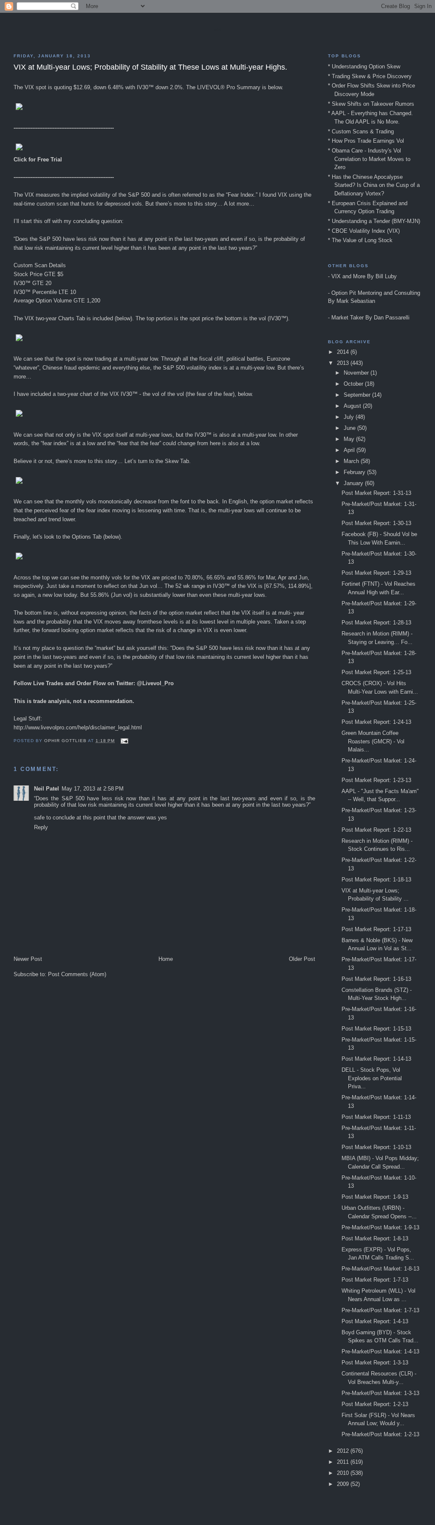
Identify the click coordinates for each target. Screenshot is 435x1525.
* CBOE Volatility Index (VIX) (364, 231)
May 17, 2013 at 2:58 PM (93, 788)
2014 (343, 352)
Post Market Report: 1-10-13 (376, 1147)
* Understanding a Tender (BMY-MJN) (374, 221)
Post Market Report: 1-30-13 (376, 523)
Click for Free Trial (38, 159)
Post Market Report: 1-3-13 (375, 1362)
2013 (343, 363)
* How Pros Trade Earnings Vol (366, 141)
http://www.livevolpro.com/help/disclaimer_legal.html (78, 727)
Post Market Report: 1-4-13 (375, 1321)
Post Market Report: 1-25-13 (376, 672)
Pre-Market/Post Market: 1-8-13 (380, 1268)
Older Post (302, 959)
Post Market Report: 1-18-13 (376, 879)
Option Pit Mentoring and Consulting (375, 293)
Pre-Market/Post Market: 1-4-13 (380, 1351)
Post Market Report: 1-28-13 (376, 622)
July (350, 417)
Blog (217, 29)
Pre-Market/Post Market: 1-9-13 (380, 1227)
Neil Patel (46, 788)
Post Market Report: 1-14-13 (376, 1059)
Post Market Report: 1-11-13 (376, 1117)
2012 (343, 1451)
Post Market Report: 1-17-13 (376, 929)
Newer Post (28, 959)
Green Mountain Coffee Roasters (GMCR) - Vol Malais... (373, 741)
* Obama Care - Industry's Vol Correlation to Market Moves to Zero (369, 158)
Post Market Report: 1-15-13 (376, 1028)
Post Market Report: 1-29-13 (376, 573)
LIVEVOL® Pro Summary (228, 87)
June (350, 428)
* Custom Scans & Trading (361, 131)
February (355, 472)
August (353, 406)
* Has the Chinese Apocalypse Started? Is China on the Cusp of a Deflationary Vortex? (374, 185)
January (354, 483)
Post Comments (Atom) (77, 974)
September (358, 395)
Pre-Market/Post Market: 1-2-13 (380, 1434)
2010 (343, 1473)
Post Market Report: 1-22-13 (376, 830)
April (350, 450)
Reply (41, 827)
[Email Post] (124, 740)
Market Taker (347, 317)
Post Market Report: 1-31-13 (376, 493)
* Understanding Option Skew (364, 66)
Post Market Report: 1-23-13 (376, 780)
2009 (343, 1484)
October (354, 384)
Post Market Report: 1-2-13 (375, 1404)
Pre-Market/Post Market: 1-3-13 (380, 1393)
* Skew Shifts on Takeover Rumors (371, 104)
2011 (343, 1462)
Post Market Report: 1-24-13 (376, 722)
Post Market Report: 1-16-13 (376, 979)
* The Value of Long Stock (360, 240)
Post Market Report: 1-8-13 (375, 1238)
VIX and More (348, 276)
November (357, 373)
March (352, 461)
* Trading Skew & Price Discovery (370, 76)
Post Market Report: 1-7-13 (375, 1279)
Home (165, 959)
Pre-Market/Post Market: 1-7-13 (380, 1310)
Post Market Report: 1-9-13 (375, 1197)
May (350, 439)
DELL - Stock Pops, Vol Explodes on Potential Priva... (372, 1078)
